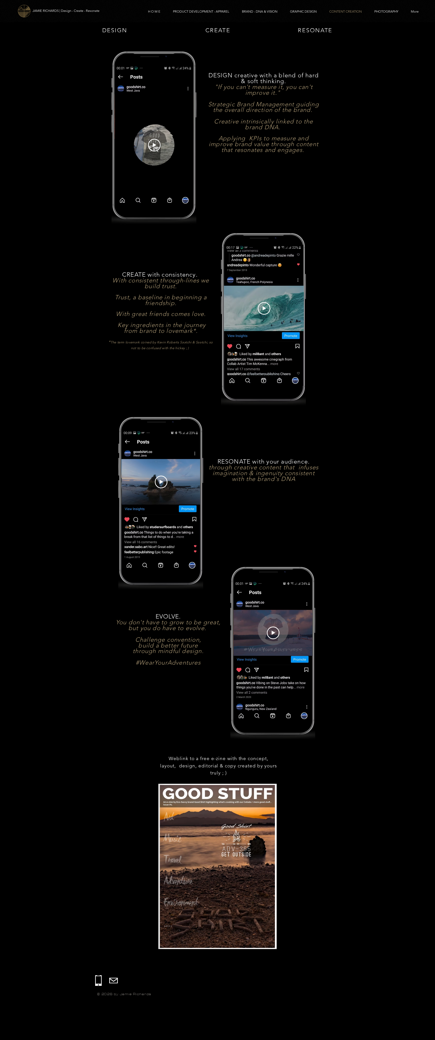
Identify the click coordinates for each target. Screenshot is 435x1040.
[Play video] (154, 145)
